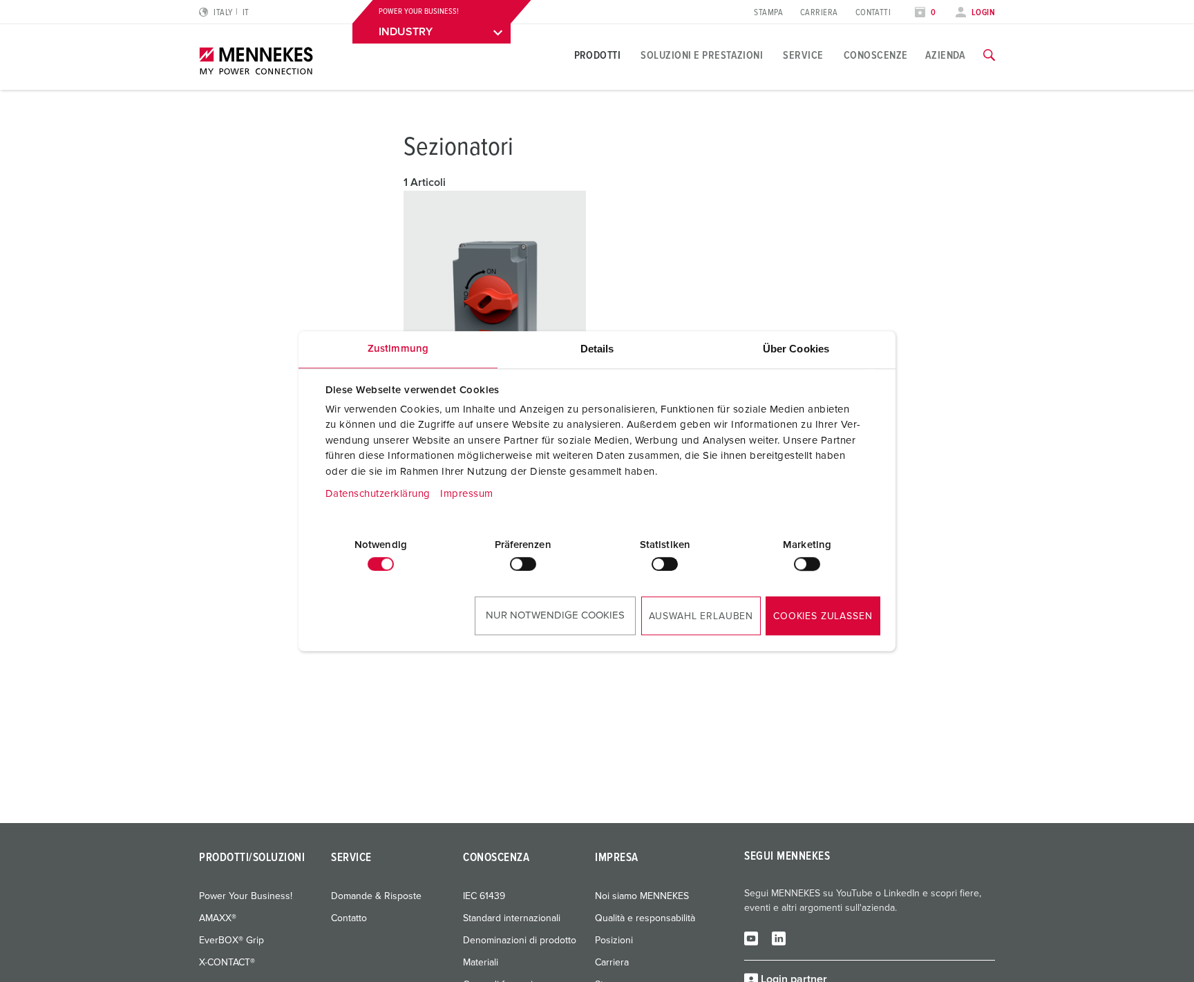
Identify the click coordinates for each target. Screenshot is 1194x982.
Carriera (819, 12)
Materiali (480, 962)
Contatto (349, 918)
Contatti (873, 12)
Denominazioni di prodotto (519, 940)
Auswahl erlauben (701, 616)
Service (803, 55)
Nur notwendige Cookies (555, 615)
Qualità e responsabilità (645, 918)
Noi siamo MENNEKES (642, 896)
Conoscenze (876, 55)
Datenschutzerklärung (377, 494)
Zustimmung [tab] (398, 348)
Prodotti (597, 55)
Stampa (768, 12)
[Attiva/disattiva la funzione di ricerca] (989, 55)
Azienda (945, 55)
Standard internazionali (511, 918)
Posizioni (614, 940)
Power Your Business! (245, 896)
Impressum (466, 494)
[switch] (523, 564)
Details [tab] (597, 349)
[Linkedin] (779, 937)
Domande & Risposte (376, 896)
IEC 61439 (484, 896)
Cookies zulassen (822, 616)
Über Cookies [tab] (796, 349)
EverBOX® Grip (231, 940)
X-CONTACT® (227, 962)
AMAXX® (217, 918)
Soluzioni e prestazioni (702, 55)
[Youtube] (751, 937)
